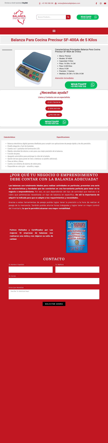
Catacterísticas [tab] (9, 137)
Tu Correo (12, 276)
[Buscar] (68, 17)
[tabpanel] (54, 155)
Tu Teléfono (59, 264)
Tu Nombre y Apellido (16, 264)
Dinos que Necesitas (16, 287)
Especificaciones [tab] (63, 137)
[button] (54, 31)
